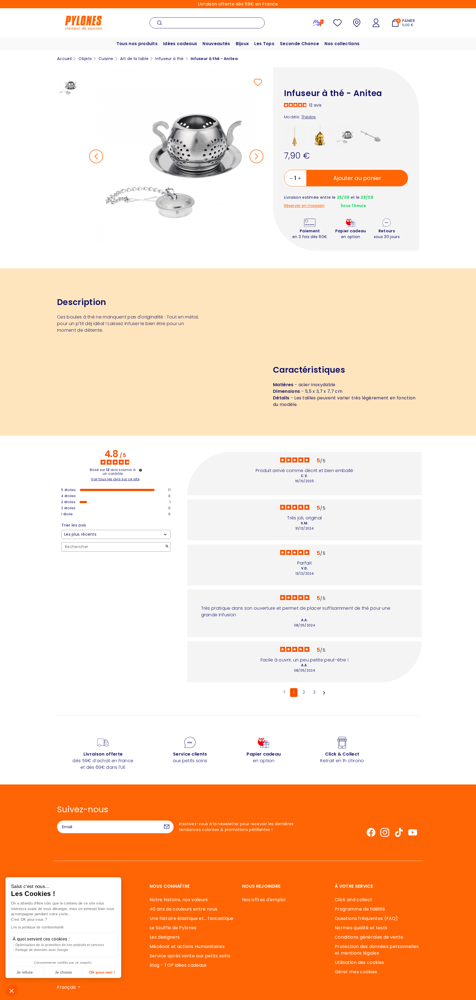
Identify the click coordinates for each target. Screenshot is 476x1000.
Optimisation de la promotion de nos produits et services (59, 945)
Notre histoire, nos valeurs (179, 900)
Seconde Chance (299, 44)
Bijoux (242, 44)
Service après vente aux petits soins (190, 956)
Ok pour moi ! (102, 972)
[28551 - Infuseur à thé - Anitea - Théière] (345, 136)
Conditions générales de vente (369, 937)
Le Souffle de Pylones (173, 928)
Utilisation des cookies (359, 962)
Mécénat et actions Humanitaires (187, 946)
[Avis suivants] (324, 693)
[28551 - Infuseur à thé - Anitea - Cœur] (370, 136)
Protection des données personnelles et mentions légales (377, 949)
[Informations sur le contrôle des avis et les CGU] (140, 470)
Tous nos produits (137, 44)
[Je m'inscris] (167, 827)
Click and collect (353, 900)
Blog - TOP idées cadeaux (178, 965)
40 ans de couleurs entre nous (183, 909)
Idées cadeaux (180, 44)
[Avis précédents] (284, 692)
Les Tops (264, 44)
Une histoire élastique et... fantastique (192, 918)
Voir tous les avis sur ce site (115, 479)
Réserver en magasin (304, 205)
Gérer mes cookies (356, 972)
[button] (11, 990)
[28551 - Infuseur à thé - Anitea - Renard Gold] (320, 136)
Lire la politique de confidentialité (37, 927)
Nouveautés (216, 44)
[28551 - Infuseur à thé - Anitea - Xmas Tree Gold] (294, 136)
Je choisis (63, 972)
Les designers (165, 937)
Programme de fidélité (360, 909)
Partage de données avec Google (42, 950)
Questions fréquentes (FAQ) (366, 918)
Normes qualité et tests (361, 928)
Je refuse (25, 972)
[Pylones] (83, 22)
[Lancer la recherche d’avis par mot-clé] (167, 546)
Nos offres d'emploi (263, 900)
